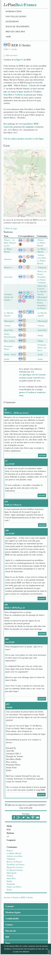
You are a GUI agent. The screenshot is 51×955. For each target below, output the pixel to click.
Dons (7, 943)
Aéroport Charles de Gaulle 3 (8, 297)
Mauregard (11, 872)
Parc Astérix (9, 340)
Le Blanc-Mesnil (14, 853)
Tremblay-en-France (16, 864)
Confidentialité (12, 918)
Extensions (12, 21)
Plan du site (10, 930)
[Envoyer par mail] (37, 817)
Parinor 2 (8, 267)
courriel (36, 377)
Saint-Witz (11, 878)
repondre (42, 455)
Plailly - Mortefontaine (10, 335)
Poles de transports (17, 26)
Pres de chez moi (15, 31)
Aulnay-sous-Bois (15, 856)
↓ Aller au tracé (10, 55)
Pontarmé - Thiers (9, 347)
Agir (8, 36)
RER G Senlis (27, 897)
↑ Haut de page (10, 228)
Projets (16, 897)
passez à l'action (26, 392)
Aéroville (8, 276)
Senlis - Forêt (10, 354)
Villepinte (11, 858)
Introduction (14, 11)
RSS (7, 936)
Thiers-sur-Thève (14, 886)
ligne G (19, 59)
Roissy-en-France (14, 861)
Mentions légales (13, 912)
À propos (9, 906)
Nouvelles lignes (16, 16)
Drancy (10, 850)
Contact (9, 924)
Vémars (10, 875)
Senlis (9, 889)
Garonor (7, 259)
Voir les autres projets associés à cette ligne (24, 138)
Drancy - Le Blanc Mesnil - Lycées (10, 242)
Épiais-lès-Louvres (15, 867)
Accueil (7, 897)
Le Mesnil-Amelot (15, 870)
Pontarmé (11, 884)
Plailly (9, 881)
